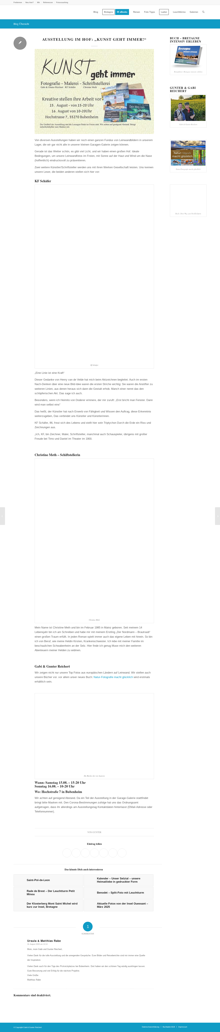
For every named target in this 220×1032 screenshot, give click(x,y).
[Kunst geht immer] (94, 91)
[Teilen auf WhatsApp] (76, 852)
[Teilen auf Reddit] (103, 852)
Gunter (96, 832)
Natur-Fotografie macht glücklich (113, 677)
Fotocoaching (62, 2)
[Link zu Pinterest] (204, 1026)
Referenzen (48, 2)
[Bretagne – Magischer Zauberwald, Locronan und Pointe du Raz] (217, 516)
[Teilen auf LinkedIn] (94, 852)
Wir (38, 2)
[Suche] (203, 12)
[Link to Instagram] (122, 852)
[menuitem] (19, 2)
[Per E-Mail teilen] (112, 852)
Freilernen (18, 2)
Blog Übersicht (21, 23)
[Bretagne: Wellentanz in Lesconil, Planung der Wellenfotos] (2, 516)
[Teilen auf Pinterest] (85, 852)
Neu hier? (29, 2)
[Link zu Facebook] (199, 1026)
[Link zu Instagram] (194, 1026)
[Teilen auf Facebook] (66, 852)
